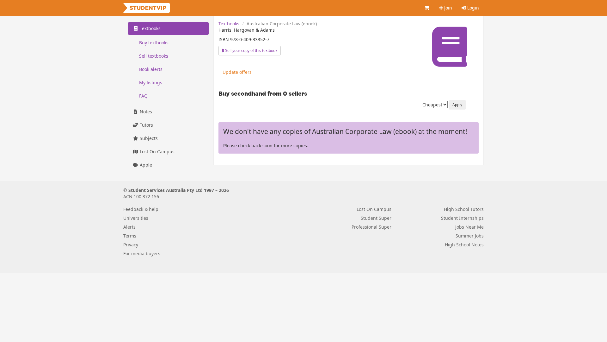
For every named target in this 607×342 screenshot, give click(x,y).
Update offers (237, 72)
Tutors (145, 125)
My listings (150, 82)
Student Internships (462, 218)
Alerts (129, 227)
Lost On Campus (156, 152)
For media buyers (141, 253)
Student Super (376, 218)
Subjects (148, 138)
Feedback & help (140, 209)
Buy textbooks (154, 43)
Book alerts (150, 69)
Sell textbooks (153, 56)
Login (472, 8)
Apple (145, 165)
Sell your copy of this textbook (250, 50)
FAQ (143, 96)
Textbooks (228, 24)
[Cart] (427, 8)
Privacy (130, 245)
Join (447, 8)
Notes (145, 112)
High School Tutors (464, 209)
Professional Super (371, 227)
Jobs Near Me (469, 227)
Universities (135, 218)
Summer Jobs (470, 236)
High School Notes (464, 245)
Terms (129, 236)
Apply (457, 104)
